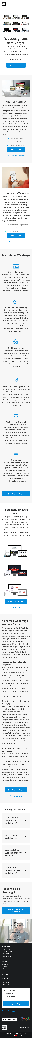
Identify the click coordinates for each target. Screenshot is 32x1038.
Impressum (5, 982)
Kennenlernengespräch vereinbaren (16, 910)
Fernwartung (6, 974)
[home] (4, 4)
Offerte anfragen (16, 65)
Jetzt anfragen (16, 149)
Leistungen (5, 964)
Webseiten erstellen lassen (16, 156)
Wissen (4, 971)
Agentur (4, 967)
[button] (29, 3)
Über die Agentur (16, 796)
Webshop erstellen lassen (16, 242)
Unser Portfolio (16, 607)
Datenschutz (5, 984)
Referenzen (5, 969)
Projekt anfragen (16, 1004)
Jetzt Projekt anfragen (16, 494)
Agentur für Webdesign (20, 628)
